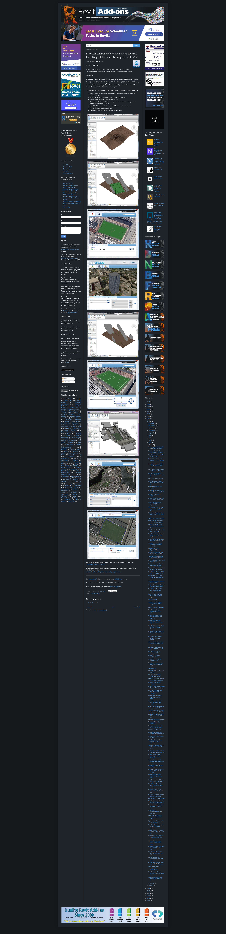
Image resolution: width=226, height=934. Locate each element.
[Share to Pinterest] (116, 591)
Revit (95, 593)
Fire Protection (72, 440)
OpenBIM (75, 460)
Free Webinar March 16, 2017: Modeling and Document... (155, 702)
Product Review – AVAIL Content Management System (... (155, 544)
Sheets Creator (152, 599)
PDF (62, 462)
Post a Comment (93, 603)
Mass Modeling (73, 453)
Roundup (78, 482)
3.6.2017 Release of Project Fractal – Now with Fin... (156, 780)
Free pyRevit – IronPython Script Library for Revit (155, 726)
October (151, 428)
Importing (78, 444)
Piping (76, 464)
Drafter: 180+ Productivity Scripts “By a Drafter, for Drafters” (157, 188)
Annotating (67, 400)
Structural (64, 491)
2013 (148, 895)
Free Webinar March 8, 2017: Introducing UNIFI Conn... (155, 785)
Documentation (77, 428)
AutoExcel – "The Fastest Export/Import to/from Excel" (155, 603)
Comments (66, 381)
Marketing (75, 451)
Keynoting (64, 449)
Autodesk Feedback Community (72, 201)
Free (92, 593)
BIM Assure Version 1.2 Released (154, 495)
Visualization (77, 498)
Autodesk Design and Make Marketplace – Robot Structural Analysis (71, 198)
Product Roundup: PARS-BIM (159, 195)
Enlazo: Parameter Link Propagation (159, 204)
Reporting (66, 479)
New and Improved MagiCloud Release (154, 549)
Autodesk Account (68, 183)
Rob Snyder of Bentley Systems (70, 249)
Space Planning (74, 487)
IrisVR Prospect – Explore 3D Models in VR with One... (156, 687)
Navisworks (65, 458)
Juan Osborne (67, 310)
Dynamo (73, 430)
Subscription (76, 490)
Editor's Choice (66, 431)
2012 (148, 898)
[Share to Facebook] (114, 591)
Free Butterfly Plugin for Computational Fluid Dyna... (155, 611)
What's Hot (71, 501)
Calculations (71, 414)
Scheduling (69, 483)
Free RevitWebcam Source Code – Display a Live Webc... (155, 535)
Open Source (65, 460)
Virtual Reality (65, 498)
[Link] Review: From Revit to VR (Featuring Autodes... (156, 679)
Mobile (63, 455)
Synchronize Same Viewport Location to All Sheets (156, 568)
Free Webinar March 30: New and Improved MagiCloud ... (155, 503)
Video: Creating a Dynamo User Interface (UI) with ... (156, 556)
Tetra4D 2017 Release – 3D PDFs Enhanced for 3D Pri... (156, 747)
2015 (148, 891)
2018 (148, 418)
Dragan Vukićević (72, 312)
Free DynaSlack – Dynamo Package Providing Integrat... (155, 826)
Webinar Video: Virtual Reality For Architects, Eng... (155, 842)
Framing (70, 442)
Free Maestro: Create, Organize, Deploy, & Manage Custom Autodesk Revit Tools (159, 161)
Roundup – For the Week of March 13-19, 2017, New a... (156, 633)
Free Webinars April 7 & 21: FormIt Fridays (156, 455)
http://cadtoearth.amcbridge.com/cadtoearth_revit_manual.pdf (103, 572)
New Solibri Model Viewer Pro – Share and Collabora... (155, 741)
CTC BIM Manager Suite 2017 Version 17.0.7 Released (155, 692)
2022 (148, 409)
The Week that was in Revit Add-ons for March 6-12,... (156, 711)
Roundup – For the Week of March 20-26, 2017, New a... (156, 514)
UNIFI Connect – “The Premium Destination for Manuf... (155, 790)
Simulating (78, 485)
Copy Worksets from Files (155, 478)
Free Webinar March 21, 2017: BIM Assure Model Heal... (155, 622)
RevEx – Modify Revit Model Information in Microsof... (156, 863)
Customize (76, 425)
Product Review (66, 467)
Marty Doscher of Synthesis (69, 258)
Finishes (63, 440)
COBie (63, 414)
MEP (65, 451)
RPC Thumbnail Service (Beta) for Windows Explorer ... (155, 638)
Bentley (71, 412)
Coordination (75, 423)
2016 (148, 888)
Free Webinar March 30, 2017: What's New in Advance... (155, 590)
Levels (72, 449)
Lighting (79, 449)
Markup (63, 453)
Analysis (70, 398)
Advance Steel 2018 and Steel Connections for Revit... (155, 595)
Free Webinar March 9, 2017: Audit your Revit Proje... (155, 776)
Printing (75, 465)
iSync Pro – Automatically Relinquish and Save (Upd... (155, 817)
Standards (75, 489)
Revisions (75, 479)
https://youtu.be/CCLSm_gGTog (95, 564)
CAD (76, 412)
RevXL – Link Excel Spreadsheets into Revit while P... (155, 858)
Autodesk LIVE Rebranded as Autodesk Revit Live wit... (155, 878)
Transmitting (64, 494)
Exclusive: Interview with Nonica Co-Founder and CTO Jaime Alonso (159, 151)
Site (98, 593)
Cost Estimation (65, 425)
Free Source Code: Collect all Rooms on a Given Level (155, 664)
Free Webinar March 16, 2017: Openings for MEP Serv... (155, 853)
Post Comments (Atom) (100, 610)
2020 (148, 414)
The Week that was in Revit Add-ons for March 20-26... (156, 509)
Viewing (63, 496)
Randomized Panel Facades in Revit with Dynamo (156, 564)
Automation (64, 412)
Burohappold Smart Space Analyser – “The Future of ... (156, 460)
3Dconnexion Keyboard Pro (158, 168)
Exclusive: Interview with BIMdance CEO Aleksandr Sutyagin (158, 142)
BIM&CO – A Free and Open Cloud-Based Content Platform (156, 465)
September (152, 430)
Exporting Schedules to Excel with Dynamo (156, 560)
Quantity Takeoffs (76, 476)
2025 (148, 404)
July (150, 435)
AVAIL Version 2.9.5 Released (158, 177)
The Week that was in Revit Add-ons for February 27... (156, 801)
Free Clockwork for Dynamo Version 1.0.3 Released (156, 498)
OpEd (76, 458)
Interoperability (66, 448)
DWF (74, 426)
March (151, 445)
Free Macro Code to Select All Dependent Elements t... (155, 837)
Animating (78, 398)
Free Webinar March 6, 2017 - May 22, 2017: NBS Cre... (156, 848)
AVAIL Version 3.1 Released (156, 607)
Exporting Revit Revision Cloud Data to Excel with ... (156, 451)
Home (113, 607)
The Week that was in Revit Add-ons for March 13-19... (156, 627)
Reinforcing (68, 478)
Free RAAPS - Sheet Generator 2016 (154, 652)
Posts (65, 378)
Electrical (78, 431)
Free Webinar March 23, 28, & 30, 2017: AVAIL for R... (156, 572)
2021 (148, 411)
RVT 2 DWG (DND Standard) (156, 798)
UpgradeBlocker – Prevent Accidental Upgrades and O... (156, 831)
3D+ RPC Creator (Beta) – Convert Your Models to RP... (155, 643)
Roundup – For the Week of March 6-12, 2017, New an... (156, 715)
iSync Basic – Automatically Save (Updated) (155, 821)
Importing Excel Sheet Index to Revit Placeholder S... (156, 447)
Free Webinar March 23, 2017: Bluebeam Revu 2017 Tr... (155, 616)
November (152, 425)
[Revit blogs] (70, 157)
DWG (79, 426)
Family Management (71, 439)
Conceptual (68, 419)
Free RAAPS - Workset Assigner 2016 (154, 659)
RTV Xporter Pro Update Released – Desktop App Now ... (155, 577)
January (151, 885)
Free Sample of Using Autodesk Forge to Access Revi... (156, 873)
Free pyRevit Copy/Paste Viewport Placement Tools (156, 732)
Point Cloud (65, 465)
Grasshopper (69, 444)
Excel (67, 433)
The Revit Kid (66, 169)
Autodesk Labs (73, 407)
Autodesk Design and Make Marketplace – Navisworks (70, 190)
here (67, 362)
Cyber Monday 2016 (66, 426)
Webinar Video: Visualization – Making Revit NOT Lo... (156, 585)
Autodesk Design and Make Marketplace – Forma (70, 186)
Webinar (68, 499)
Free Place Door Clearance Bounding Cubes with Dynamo (156, 771)
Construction (77, 419)
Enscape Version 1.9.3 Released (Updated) (154, 675)
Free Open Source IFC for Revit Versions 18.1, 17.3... (156, 491)
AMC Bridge (118, 579)
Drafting (66, 430)
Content (67, 421)
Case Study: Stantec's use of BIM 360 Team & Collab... (156, 470)
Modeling (71, 456)
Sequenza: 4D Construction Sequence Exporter (158, 229)
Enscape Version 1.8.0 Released (154, 683)
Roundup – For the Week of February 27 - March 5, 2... (156, 806)
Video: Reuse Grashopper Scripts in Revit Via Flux (155, 521)
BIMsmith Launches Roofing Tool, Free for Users (156, 795)
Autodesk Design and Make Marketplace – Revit (70, 193)
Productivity (73, 469)
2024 (148, 406)
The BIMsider (66, 164)
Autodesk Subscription (68, 411)
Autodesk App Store (115, 586)
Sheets (67, 485)
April (150, 442)
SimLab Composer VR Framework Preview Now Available (156, 761)
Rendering (78, 478)
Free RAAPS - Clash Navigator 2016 (154, 655)
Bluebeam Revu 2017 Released (154, 722)
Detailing (66, 428)
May (150, 440)
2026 (148, 402)
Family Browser (76, 437)
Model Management (75, 455)
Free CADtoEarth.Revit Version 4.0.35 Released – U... (156, 475)
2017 (148, 421)
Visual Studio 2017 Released (156, 719)
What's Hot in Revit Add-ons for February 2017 (156, 707)
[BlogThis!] (111, 591)
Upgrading (74, 494)
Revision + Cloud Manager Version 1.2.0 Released (155, 648)
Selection (78, 483)
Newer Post (90, 607)
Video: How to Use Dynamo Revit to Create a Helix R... (156, 751)
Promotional (64, 476)
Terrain (63, 492)
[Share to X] (112, 591)
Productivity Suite (66, 470)
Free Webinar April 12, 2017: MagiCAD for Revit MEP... (156, 553)
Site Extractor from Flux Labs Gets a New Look (156, 530)
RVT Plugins (66, 207)
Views (74, 496)
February (151, 883)
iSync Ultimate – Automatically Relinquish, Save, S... (156, 812)
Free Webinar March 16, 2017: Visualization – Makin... (155, 697)
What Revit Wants (68, 173)
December (152, 423)
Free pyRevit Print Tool (154, 729)
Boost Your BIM (67, 166)
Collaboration (77, 418)
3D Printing (63, 398)
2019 (148, 416)
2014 (148, 893)
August (151, 433)
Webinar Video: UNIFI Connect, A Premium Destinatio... (154, 756)
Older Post (136, 607)
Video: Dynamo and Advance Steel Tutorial (156, 581)
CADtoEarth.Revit (94, 579)
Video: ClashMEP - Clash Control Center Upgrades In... (156, 526)
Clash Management (75, 416)
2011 (148, 900)
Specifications (65, 489)
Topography (74, 492)
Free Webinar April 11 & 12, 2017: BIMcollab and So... (156, 539)
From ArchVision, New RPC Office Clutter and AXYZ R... (156, 482)
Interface (71, 446)
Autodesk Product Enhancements (70, 409)
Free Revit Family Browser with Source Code (155, 766)
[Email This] (109, 591)
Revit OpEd (66, 171)
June (150, 437)
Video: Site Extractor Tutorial (156, 518)
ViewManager (152, 668)
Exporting (78, 433)
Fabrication (69, 435)
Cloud (66, 418)
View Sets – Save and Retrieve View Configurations (154, 868)
